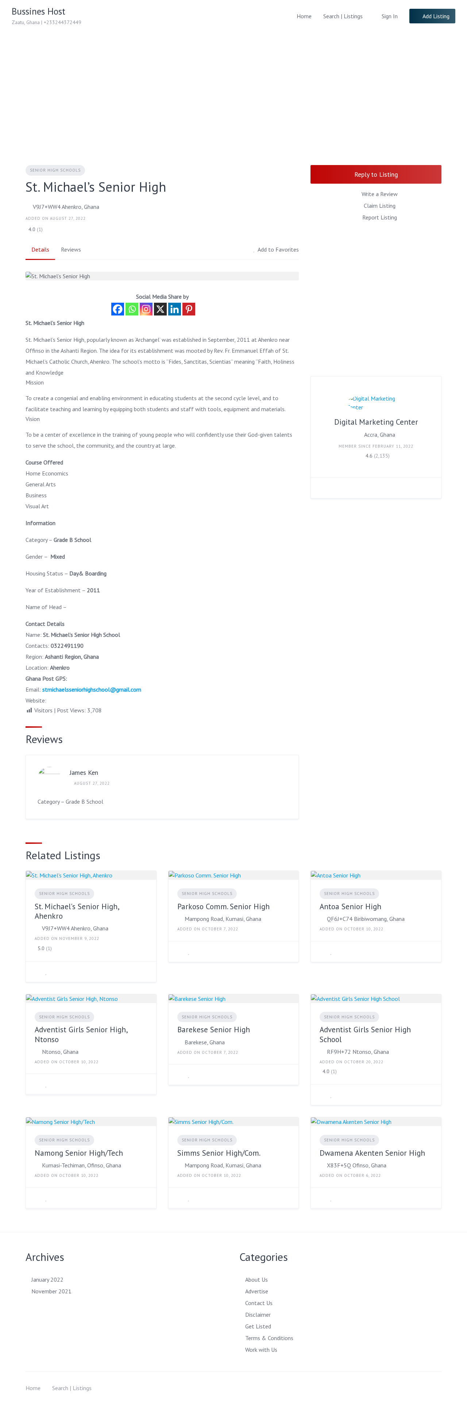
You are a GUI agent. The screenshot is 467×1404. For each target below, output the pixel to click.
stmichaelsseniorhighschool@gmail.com (91, 689)
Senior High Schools (55, 170)
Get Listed (258, 1326)
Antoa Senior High (350, 906)
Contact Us (259, 1303)
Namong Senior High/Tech (79, 1153)
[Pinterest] (188, 309)
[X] (160, 309)
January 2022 (47, 1279)
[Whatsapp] (132, 309)
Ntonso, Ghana (60, 1051)
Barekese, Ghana (205, 1042)
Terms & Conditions (269, 1338)
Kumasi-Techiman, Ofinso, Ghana (81, 1165)
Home (304, 16)
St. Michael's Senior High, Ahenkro (77, 911)
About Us (256, 1279)
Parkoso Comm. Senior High (223, 906)
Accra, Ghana (379, 434)
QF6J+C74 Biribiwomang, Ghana (366, 918)
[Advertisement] (233, 87)
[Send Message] (322, 487)
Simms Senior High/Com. (218, 1153)
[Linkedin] (174, 309)
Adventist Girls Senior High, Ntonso (81, 1034)
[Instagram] (146, 309)
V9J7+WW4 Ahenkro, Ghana (66, 206)
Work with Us (261, 1349)
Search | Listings (343, 16)
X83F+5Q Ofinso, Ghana (356, 1165)
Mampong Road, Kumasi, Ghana (223, 918)
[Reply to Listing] (37, 971)
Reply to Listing (376, 174)
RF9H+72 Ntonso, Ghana (358, 1051)
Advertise (256, 1291)
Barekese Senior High (213, 1029)
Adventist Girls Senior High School (365, 1034)
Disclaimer (258, 1314)
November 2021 (51, 1291)
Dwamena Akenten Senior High (372, 1153)
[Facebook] (117, 309)
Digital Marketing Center (376, 422)
